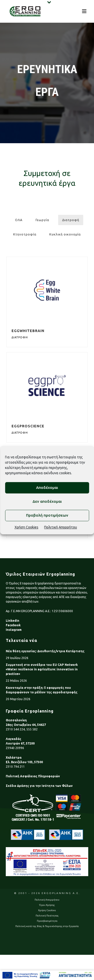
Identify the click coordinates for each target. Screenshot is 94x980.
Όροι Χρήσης (47, 905)
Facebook (13, 625)
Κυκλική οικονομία (65, 234)
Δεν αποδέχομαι (47, 501)
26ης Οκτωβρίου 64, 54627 (26, 724)
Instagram (14, 629)
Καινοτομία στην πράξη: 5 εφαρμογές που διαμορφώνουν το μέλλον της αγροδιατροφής (41, 690)
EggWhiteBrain (28, 331)
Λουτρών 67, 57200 (20, 743)
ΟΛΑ (19, 220)
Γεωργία (42, 220)
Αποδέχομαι (47, 487)
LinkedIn (12, 620)
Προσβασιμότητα (47, 920)
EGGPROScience (28, 426)
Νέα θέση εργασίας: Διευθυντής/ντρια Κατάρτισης (45, 651)
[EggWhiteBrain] (57, 289)
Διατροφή (70, 220)
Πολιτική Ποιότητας (47, 915)
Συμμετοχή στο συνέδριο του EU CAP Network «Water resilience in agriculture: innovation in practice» (42, 669)
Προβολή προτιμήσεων (47, 515)
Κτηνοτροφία (24, 234)
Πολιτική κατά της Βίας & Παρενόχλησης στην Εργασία (47, 926)
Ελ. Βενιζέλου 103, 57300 (24, 762)
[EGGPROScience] (57, 385)
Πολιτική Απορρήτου (60, 527)
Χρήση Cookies (26, 527)
